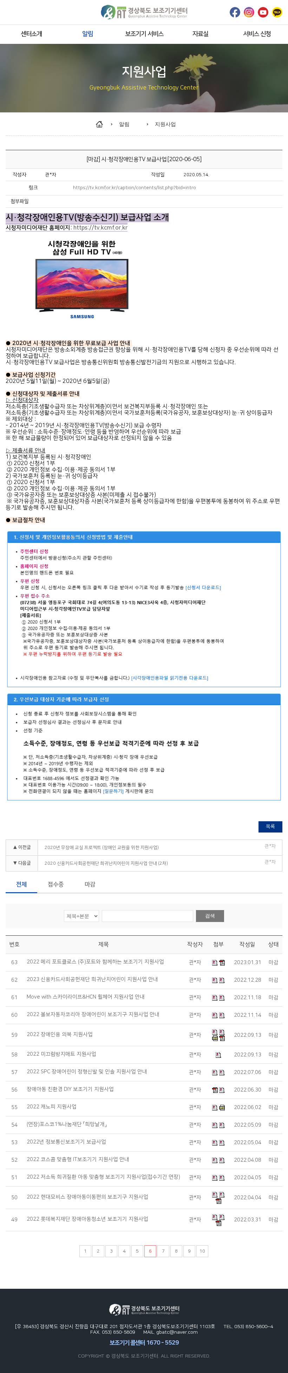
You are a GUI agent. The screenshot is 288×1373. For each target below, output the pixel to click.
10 (202, 1251)
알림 (87, 34)
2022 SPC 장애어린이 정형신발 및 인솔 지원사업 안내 (87, 1072)
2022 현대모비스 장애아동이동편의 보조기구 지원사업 (87, 1197)
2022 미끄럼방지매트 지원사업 (61, 1054)
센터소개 (31, 34)
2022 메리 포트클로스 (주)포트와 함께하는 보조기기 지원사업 (95, 962)
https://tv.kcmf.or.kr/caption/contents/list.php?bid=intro (134, 187)
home (103, 124)
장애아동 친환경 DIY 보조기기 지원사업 (70, 1089)
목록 (270, 826)
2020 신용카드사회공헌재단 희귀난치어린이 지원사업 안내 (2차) (106, 863)
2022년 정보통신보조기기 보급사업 (66, 1142)
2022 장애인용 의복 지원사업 (60, 1034)
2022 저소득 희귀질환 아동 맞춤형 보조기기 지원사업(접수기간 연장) (103, 1177)
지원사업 (165, 124)
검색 (210, 915)
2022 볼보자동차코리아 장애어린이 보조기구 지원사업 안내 (93, 1014)
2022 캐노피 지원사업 (52, 1107)
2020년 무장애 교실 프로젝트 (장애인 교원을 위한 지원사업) (102, 847)
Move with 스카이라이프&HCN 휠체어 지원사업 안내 (86, 997)
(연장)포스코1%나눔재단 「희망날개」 (66, 1124)
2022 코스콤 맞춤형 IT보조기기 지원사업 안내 (78, 1159)
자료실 (200, 34)
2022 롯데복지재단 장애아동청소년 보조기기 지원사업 (87, 1219)
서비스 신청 (257, 34)
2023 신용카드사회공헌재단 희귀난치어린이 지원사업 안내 (92, 979)
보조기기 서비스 (144, 34)
